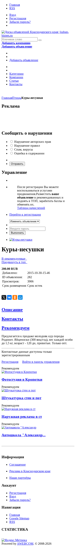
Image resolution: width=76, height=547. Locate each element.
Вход (12, 15)
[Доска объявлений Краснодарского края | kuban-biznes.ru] (38, 35)
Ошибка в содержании (29, 153)
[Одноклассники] (14, 297)
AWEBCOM (25, 543)
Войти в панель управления (40, 361)
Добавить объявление (23, 60)
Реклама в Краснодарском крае (29, 471)
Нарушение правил (27, 145)
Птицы (16, 97)
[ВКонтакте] (9, 297)
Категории (16, 73)
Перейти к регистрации (25, 214)
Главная (14, 4)
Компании (16, 77)
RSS (12, 8)
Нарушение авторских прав (32, 141)
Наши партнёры (20, 477)
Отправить (17, 163)
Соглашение (17, 464)
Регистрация (17, 18)
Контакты (15, 84)
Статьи (14, 80)
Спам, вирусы (23, 149)
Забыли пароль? (20, 22)
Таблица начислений (31, 208)
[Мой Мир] (20, 297)
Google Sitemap (19, 518)
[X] (4, 297)
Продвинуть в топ (14, 262)
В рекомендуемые (14, 258)
